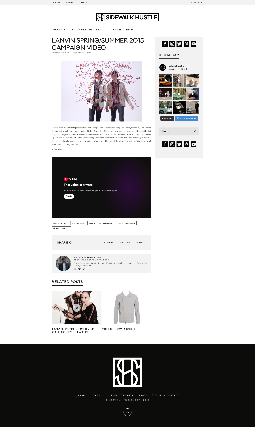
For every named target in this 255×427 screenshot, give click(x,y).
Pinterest (125, 242)
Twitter (139, 242)
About (56, 3)
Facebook (109, 242)
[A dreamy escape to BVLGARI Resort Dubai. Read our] (192, 80)
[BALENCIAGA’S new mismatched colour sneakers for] (179, 107)
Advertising (70, 3)
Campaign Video (60, 223)
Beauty (101, 29)
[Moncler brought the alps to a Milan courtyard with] (179, 94)
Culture (85, 29)
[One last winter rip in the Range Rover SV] (165, 107)
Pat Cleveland (105, 223)
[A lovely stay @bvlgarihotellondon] (165, 80)
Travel (116, 29)
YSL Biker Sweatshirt (119, 329)
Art (72, 29)
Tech (129, 29)
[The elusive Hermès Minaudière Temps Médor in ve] (192, 94)
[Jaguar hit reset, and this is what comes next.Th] (192, 107)
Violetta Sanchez (61, 228)
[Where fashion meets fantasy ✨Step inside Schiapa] (179, 80)
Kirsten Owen (78, 223)
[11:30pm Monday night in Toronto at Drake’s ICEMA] (165, 94)
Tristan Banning (61, 53)
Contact (85, 3)
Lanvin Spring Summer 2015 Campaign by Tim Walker (73, 331)
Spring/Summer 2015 (126, 223)
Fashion (59, 29)
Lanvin (92, 223)
